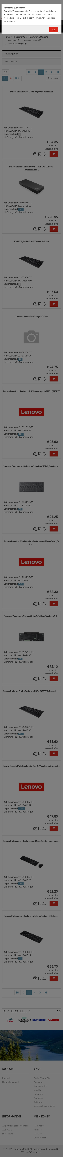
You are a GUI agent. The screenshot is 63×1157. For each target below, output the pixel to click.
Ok (53, 29)
